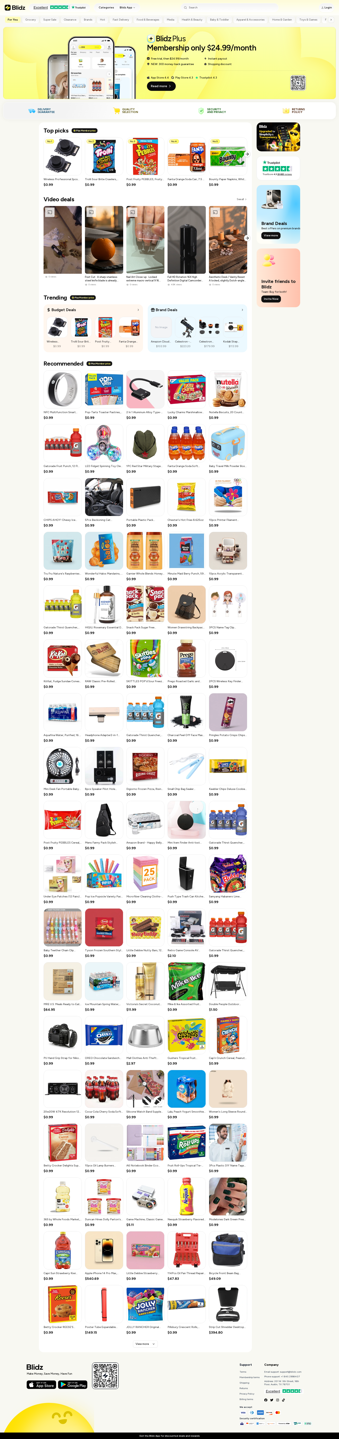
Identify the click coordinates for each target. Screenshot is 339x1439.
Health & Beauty (192, 19)
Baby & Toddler (219, 19)
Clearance (70, 19)
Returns (244, 1388)
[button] (63, 162)
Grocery (30, 19)
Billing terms (246, 1399)
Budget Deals (63, 309)
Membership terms (250, 1377)
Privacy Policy (247, 1393)
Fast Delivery (121, 19)
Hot (102, 19)
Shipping (244, 1382)
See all (240, 199)
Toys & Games (308, 19)
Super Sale (49, 19)
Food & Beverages (148, 19)
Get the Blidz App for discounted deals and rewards (169, 1435)
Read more (159, 86)
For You (13, 19)
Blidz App (126, 7)
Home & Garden (282, 19)
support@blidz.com (291, 1371)
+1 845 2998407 (290, 1376)
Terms (243, 1371)
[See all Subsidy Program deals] (242, 310)
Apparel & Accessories (250, 19)
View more (142, 1344)
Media (170, 19)
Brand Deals (166, 309)
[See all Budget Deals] (138, 310)
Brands (88, 19)
